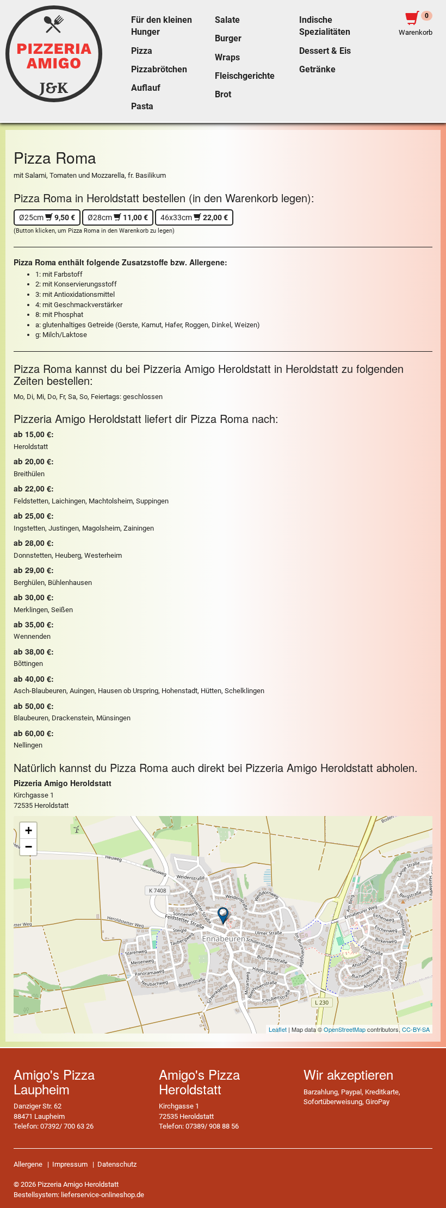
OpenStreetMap (345, 1029)
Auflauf (145, 88)
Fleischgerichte (245, 76)
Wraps (227, 58)
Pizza (141, 51)
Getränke (317, 69)
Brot (223, 94)
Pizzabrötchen (159, 69)
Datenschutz (117, 1164)
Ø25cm (47, 217)
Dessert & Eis (325, 51)
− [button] (28, 847)
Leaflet (278, 1029)
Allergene (28, 1164)
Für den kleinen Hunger (161, 26)
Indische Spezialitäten (324, 26)
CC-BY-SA (416, 1029)
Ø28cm (118, 217)
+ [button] (28, 830)
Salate (227, 20)
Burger (228, 38)
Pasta (142, 106)
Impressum (70, 1164)
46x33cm (194, 217)
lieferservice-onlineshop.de (102, 1195)
